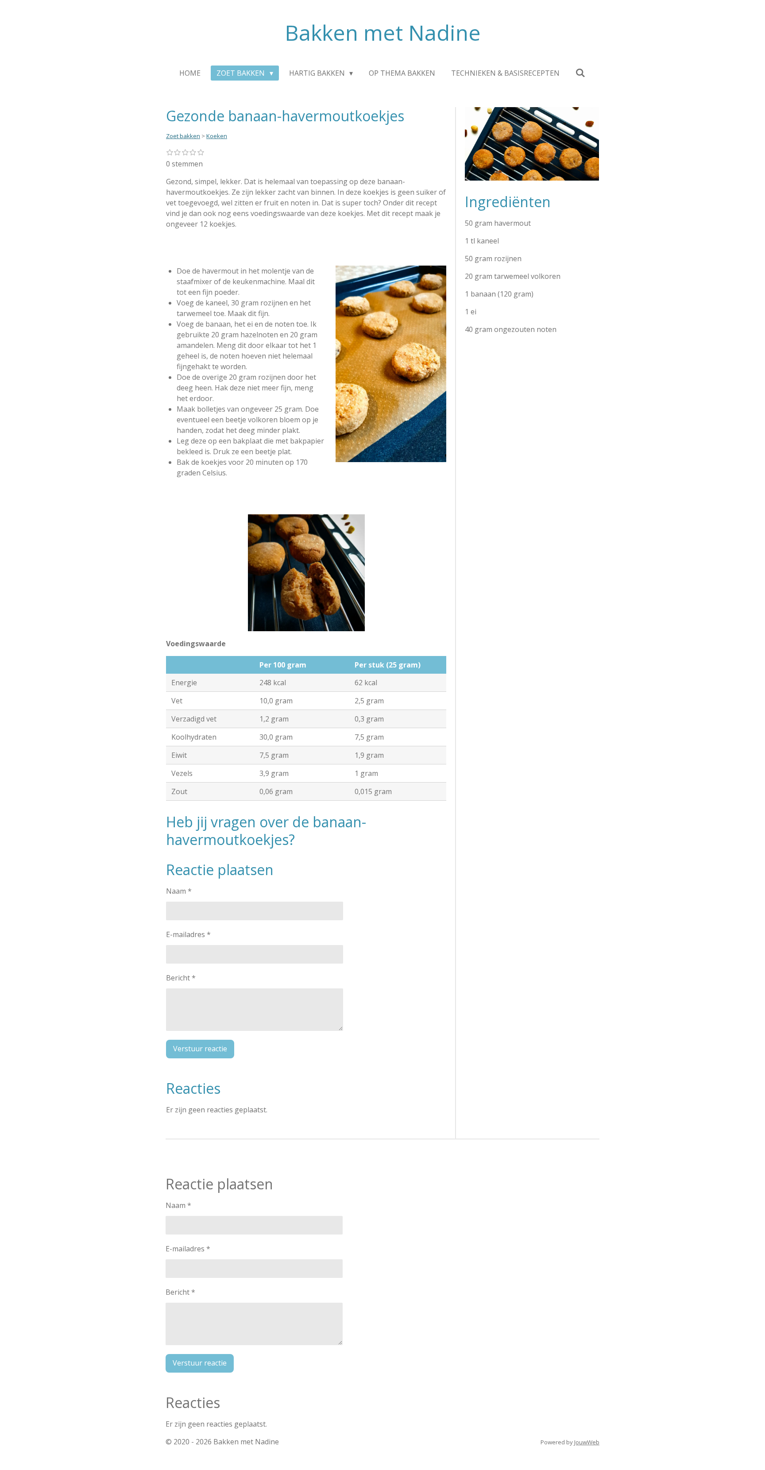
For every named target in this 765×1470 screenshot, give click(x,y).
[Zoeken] (580, 73)
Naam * (179, 891)
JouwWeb (586, 1442)
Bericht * (181, 978)
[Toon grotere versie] (391, 364)
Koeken (216, 136)
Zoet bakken (183, 136)
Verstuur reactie (200, 1048)
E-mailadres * (188, 934)
